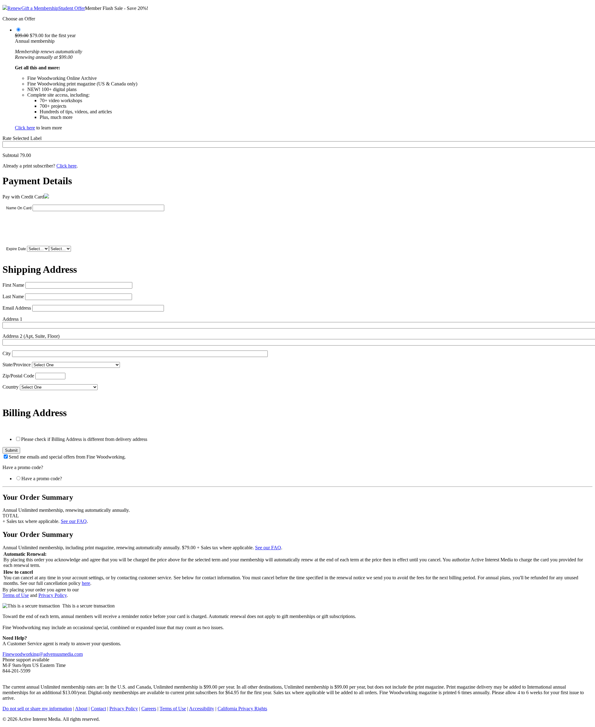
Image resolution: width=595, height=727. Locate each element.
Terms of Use (15, 595)
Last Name (13, 296)
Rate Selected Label (22, 138)
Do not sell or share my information (37, 708)
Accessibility (201, 708)
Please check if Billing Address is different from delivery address (84, 439)
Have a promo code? (41, 478)
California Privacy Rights (242, 708)
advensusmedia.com (63, 654)
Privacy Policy (52, 595)
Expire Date (16, 249)
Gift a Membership (39, 8)
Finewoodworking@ (22, 654)
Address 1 (12, 319)
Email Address (16, 308)
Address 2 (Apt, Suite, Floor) (31, 336)
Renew (14, 8)
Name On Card (19, 208)
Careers (148, 708)
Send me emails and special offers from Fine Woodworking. (67, 456)
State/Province (16, 364)
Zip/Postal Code (18, 375)
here (86, 583)
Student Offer (71, 8)
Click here (25, 127)
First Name (13, 285)
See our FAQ (74, 521)
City (6, 353)
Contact (98, 708)
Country (10, 387)
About (81, 708)
